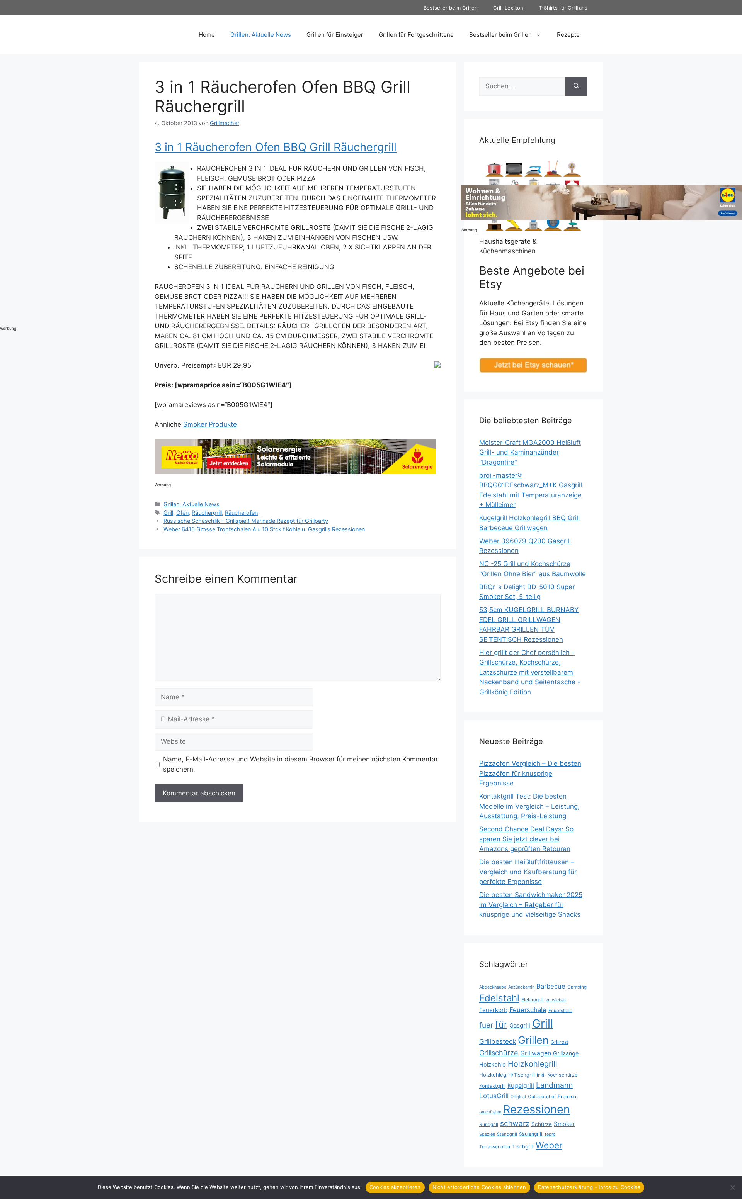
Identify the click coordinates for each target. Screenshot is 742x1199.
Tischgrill (523, 1146)
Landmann (554, 1085)
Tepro (549, 1134)
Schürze (541, 1124)
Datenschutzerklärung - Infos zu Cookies (589, 1187)
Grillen (533, 1040)
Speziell (487, 1134)
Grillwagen (535, 1053)
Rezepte (568, 34)
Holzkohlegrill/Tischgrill (507, 1075)
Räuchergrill (207, 512)
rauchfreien (490, 1111)
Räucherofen (241, 512)
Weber (549, 1145)
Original (518, 1096)
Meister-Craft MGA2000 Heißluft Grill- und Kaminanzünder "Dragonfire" (530, 452)
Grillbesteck (497, 1041)
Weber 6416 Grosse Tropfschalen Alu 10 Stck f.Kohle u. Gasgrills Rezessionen (264, 529)
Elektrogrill (532, 999)
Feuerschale (527, 1010)
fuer (486, 1025)
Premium (568, 1096)
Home (207, 34)
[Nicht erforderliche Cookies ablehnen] (732, 1187)
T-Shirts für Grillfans (563, 8)
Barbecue (550, 986)
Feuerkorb (493, 1010)
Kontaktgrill (492, 1086)
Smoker (564, 1124)
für (501, 1024)
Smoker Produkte (210, 424)
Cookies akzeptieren (395, 1187)
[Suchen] (576, 86)
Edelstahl (499, 998)
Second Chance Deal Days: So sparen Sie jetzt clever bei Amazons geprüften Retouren (526, 839)
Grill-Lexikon (508, 8)
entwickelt (556, 999)
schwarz (514, 1123)
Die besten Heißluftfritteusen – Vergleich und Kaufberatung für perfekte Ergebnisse (528, 871)
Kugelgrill (520, 1085)
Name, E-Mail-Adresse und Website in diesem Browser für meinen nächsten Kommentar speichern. (300, 764)
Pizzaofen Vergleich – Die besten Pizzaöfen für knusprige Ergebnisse (530, 773)
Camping (577, 987)
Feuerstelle (560, 1010)
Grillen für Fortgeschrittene (416, 34)
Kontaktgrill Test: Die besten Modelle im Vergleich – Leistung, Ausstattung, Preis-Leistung (529, 806)
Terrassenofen (494, 1147)
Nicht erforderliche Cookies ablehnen (479, 1187)
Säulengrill (530, 1134)
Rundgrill (488, 1124)
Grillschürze (498, 1052)
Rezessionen (536, 1109)
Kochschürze (562, 1075)
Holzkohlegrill (532, 1063)
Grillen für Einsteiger (334, 34)
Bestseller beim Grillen (451, 8)
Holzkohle (492, 1064)
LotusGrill (494, 1096)
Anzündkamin (521, 987)
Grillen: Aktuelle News (260, 34)
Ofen (182, 512)
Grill (168, 512)
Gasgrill (519, 1025)
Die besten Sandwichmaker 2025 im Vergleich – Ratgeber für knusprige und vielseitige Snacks (530, 904)
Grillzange (566, 1053)
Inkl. (541, 1075)
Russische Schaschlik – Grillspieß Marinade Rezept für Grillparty (245, 520)
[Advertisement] (31, 202)
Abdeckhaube (492, 987)
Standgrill (507, 1134)
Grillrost (559, 1042)
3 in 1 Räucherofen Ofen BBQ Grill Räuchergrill (276, 147)
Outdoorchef (542, 1096)
